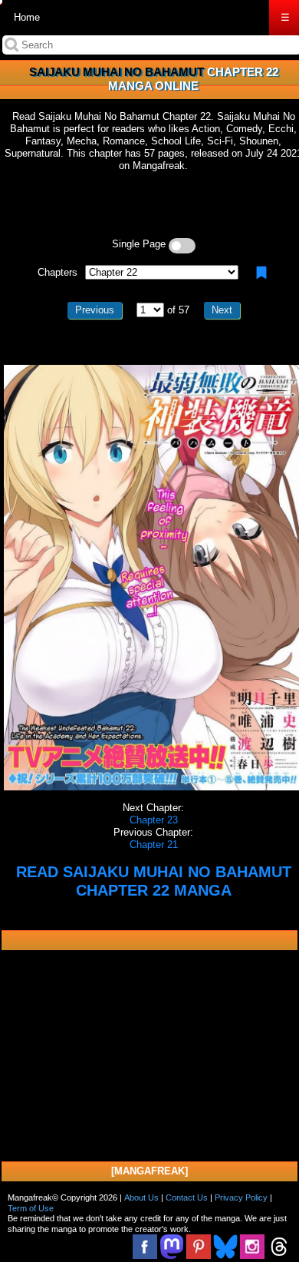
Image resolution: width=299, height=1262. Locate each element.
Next (222, 310)
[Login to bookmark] (261, 272)
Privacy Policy (241, 1197)
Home (27, 17)
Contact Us (187, 1197)
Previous (94, 310)
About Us (141, 1197)
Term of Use (31, 1208)
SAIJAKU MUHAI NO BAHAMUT (116, 71)
